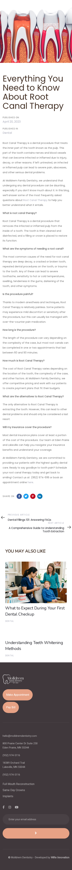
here (30, 482)
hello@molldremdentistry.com (20, 735)
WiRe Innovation (60, 857)
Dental (7, 133)
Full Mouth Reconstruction (18, 784)
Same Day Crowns (14, 790)
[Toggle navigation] (57, 8)
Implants (8, 796)
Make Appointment (17, 694)
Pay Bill (10, 707)
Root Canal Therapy (35, 200)
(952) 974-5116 (11, 755)
